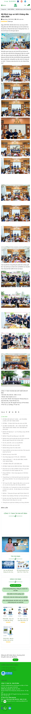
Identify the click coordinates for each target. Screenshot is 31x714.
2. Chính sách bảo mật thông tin (8, 684)
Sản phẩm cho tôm (16, 599)
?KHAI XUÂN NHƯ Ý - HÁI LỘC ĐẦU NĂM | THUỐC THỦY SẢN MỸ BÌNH (15, 474)
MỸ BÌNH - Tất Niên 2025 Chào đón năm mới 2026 (15, 437)
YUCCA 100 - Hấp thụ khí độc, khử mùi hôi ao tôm (8, 653)
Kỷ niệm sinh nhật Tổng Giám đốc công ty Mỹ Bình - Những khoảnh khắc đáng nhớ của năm (15, 513)
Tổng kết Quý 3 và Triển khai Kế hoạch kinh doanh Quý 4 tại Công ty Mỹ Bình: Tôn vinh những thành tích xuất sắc (16, 493)
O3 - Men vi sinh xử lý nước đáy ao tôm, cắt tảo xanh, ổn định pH (23, 634)
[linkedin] (25, 1)
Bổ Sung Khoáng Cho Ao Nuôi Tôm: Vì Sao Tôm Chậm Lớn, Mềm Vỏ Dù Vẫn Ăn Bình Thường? (23, 585)
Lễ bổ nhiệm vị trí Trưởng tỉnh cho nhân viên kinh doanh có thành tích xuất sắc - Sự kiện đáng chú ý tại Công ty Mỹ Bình (16, 503)
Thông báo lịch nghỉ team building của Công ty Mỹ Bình (16, 516)
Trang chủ (3, 9)
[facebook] (18, 1)
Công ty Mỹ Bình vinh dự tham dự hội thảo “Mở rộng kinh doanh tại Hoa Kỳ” (16, 465)
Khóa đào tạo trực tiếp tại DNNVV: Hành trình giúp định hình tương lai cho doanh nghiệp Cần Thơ (16, 483)
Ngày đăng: (5, 19)
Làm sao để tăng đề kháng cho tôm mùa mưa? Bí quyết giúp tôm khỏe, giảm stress (8, 585)
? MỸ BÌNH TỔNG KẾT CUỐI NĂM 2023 (12, 478)
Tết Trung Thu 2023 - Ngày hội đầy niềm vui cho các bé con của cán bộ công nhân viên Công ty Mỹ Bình (16, 498)
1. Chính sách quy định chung (8, 682)
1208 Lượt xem (19, 19)
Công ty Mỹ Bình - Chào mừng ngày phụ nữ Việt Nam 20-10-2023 (15, 488)
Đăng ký (15, 674)
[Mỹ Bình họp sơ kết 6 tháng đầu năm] (6, 426)
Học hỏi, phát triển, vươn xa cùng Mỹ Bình (13, 457)
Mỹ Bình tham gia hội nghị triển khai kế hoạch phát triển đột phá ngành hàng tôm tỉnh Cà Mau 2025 (16, 453)
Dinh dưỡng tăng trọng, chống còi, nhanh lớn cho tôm (15, 603)
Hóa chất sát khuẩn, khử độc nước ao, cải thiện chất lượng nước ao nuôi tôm (15, 615)
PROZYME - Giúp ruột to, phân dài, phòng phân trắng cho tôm (8, 634)
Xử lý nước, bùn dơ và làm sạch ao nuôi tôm (15, 611)
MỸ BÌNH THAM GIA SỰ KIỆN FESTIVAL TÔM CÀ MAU (16, 480)
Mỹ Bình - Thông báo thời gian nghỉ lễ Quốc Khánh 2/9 (16, 507)
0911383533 (13, 1)
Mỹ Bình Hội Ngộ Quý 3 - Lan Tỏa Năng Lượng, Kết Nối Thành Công (16, 446)
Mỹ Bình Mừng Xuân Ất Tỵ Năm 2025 (11, 462)
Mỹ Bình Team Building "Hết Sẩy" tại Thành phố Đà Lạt (16, 510)
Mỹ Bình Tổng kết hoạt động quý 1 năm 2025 (13, 450)
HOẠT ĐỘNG (11, 9)
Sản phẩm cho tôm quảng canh (15, 608)
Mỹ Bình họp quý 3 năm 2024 (10, 468)
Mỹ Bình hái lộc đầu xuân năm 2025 (11, 459)
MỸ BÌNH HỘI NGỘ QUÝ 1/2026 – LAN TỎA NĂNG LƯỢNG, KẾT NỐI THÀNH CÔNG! (15, 434)
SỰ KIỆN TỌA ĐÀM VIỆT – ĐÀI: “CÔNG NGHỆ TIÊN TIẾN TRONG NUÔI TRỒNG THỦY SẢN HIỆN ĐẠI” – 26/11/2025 (15, 441)
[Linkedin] (12, 426)
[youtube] (22, 1)
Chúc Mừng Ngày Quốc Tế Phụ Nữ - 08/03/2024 (14, 471)
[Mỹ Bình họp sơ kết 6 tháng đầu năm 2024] (15, 5)
